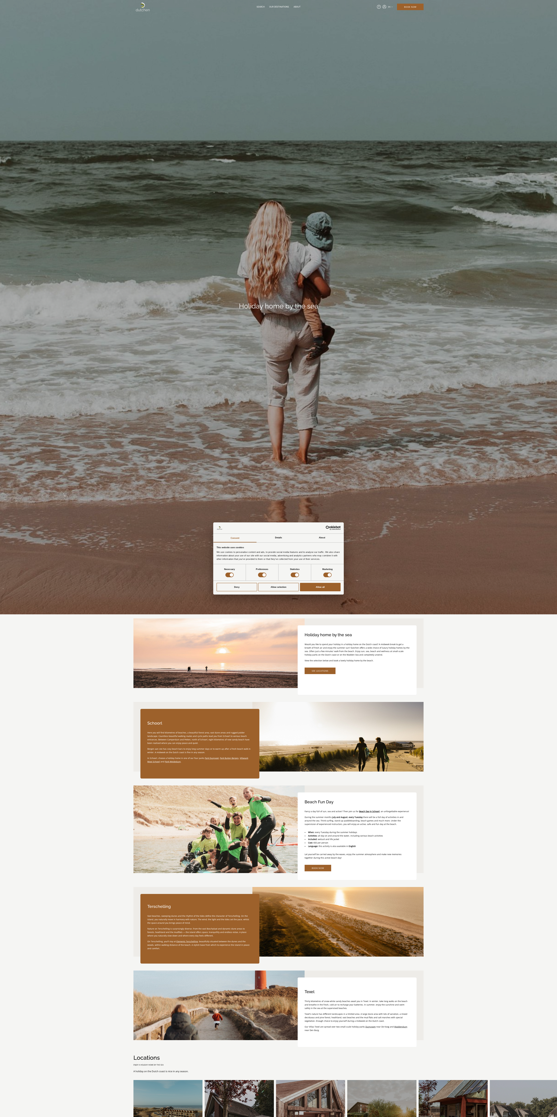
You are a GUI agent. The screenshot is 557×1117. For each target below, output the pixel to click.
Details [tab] (278, 537)
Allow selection (278, 587)
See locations (320, 670)
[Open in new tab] (384, 7)
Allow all (320, 587)
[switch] (262, 575)
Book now (410, 7)
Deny (236, 587)
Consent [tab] (235, 538)
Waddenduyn (400, 1026)
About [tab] (322, 537)
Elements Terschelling (187, 941)
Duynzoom (370, 1026)
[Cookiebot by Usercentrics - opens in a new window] (328, 528)
